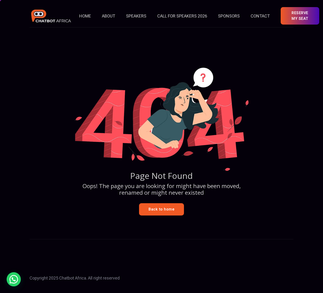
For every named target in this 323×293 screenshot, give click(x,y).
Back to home (161, 209)
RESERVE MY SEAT (300, 16)
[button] (14, 279)
